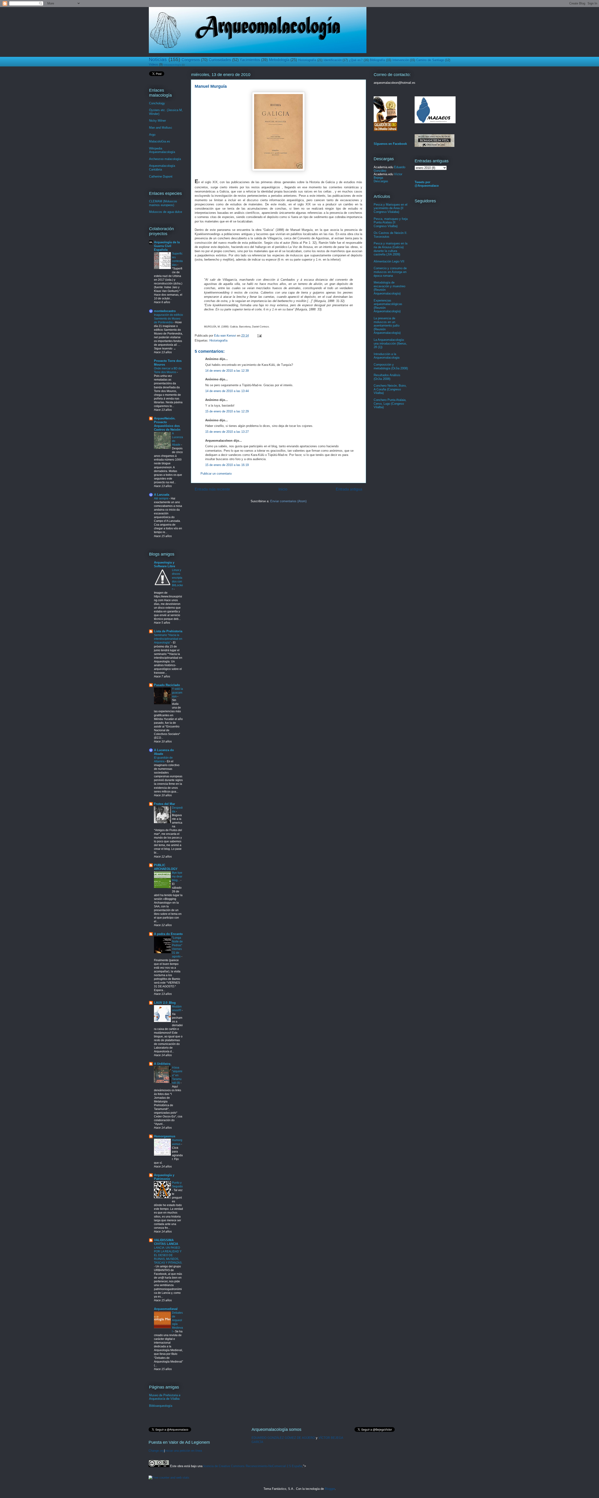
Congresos (191, 60)
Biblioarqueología (160, 1405)
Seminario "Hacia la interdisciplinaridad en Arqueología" (168, 638)
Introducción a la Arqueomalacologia (386, 356)
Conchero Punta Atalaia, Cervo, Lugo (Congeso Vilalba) (390, 403)
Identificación (333, 60)
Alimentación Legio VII (389, 261)
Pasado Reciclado (167, 685)
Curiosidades (220, 60)
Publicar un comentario (216, 473)
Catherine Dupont (160, 176)
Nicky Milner (157, 120)
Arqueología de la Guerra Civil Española (167, 245)
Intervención (400, 60)
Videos (153, 64)
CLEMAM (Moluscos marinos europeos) (163, 203)
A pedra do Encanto (168, 934)
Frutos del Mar (164, 804)
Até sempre (161, 498)
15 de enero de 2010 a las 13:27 (227, 431)
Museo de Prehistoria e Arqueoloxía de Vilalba (164, 1397)
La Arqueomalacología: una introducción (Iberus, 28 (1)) (390, 343)
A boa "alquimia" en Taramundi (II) (177, 1075)
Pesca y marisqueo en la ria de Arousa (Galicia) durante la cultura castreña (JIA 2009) (390, 249)
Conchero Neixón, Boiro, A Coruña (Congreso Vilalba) (390, 389)
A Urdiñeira (162, 1063)
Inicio (282, 489)
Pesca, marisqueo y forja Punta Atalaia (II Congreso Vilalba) (391, 222)
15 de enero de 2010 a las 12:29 (227, 411)
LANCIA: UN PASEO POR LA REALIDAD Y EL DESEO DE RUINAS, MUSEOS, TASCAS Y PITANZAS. (168, 1255)
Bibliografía (377, 60)
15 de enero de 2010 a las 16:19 (227, 465)
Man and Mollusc (160, 127)
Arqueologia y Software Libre (164, 564)
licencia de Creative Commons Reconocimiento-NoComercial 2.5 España (252, 1466)
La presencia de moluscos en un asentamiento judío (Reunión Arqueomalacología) (387, 325)
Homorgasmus (164, 1136)
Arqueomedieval (166, 1309)
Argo (152, 134)
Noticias (158, 59)
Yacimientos (250, 60)
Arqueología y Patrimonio (164, 1177)
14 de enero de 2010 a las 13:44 (227, 391)
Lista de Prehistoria (168, 631)
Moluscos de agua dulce (165, 212)
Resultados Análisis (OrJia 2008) (387, 377)
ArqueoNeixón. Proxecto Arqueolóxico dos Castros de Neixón (167, 424)
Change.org (156, 1450)
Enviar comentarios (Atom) (288, 501)
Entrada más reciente (212, 489)
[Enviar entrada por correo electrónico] (259, 335)
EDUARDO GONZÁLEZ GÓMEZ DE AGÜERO (283, 1438)
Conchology (157, 103)
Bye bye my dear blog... (177, 876)
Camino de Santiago (430, 60)
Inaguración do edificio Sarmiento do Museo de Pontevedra (168, 318)
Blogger (330, 1489)
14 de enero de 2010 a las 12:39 (227, 370)
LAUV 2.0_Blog (165, 1002)
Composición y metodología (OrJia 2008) (391, 366)
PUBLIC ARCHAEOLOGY (166, 867)
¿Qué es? (355, 60)
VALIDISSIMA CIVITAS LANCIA (166, 1242)
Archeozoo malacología (165, 159)
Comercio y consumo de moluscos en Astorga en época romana (390, 271)
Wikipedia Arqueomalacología (162, 150)
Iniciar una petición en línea (183, 1450)
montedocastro (165, 311)
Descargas (381, 181)
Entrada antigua (349, 489)
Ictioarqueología (172, 64)
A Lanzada (161, 494)
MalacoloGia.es (159, 141)
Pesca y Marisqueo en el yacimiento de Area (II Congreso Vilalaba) (390, 208)
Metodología (279, 60)
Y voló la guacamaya (177, 692)
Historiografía (307, 60)
